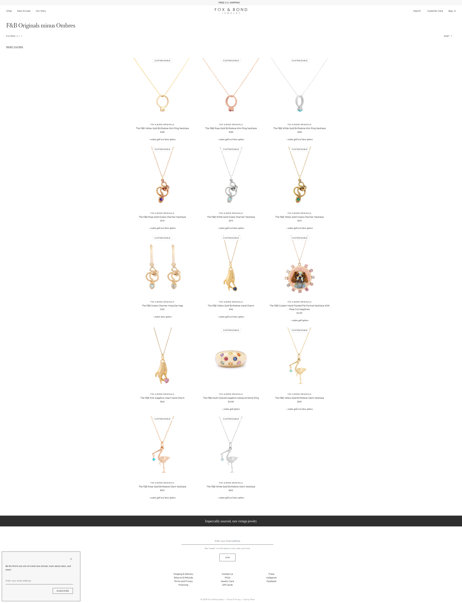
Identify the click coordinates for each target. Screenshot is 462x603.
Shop (9, 10)
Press (271, 573)
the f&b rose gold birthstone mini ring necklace (231, 128)
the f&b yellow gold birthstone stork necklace (299, 397)
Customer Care (435, 10)
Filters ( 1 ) (13, 36)
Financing (183, 584)
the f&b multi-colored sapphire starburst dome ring (231, 397)
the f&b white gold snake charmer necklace (231, 216)
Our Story (41, 10)
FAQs (227, 577)
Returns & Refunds (183, 577)
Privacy (238, 599)
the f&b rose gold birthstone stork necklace (162, 486)
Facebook (271, 581)
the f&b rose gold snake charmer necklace (162, 216)
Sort (447, 36)
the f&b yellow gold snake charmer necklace (299, 216)
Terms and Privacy (183, 581)
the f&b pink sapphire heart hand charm (162, 397)
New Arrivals (23, 10)
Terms (230, 599)
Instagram (271, 577)
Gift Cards (227, 584)
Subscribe (62, 591)
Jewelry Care (227, 581)
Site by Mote (248, 599)
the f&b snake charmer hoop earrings (162, 305)
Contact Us (227, 573)
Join (227, 557)
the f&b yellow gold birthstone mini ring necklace (162, 128)
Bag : (452, 10)
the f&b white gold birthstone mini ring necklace (299, 128)
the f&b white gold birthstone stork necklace (231, 486)
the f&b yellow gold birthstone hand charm (231, 305)
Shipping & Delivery (183, 573)
